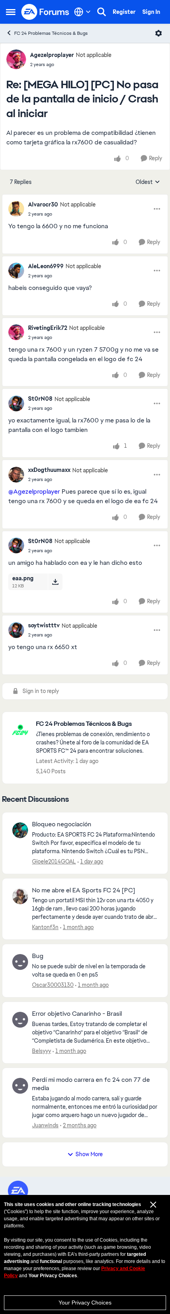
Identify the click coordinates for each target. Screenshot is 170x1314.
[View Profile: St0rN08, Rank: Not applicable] (16, 403)
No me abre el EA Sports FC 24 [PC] (83, 890)
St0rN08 (40, 398)
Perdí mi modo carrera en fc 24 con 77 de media (91, 1084)
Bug (37, 956)
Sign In (151, 11)
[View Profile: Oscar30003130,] (20, 962)
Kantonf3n (45, 927)
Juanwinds (45, 1125)
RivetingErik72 (47, 327)
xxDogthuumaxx (49, 469)
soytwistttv (44, 625)
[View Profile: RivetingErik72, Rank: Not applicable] (16, 332)
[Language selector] (82, 12)
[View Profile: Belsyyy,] (20, 1020)
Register (124, 11)
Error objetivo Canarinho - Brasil (77, 1014)
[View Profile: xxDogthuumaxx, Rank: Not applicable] (16, 475)
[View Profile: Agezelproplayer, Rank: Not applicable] (16, 59)
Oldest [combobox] (148, 182)
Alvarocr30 (43, 204)
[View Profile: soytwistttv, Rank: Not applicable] (16, 630)
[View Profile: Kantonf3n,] (20, 896)
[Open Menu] (158, 33)
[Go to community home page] (45, 12)
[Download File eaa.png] (55, 582)
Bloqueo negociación (61, 824)
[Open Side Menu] (10, 12)
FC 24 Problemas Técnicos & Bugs (51, 33)
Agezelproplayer (52, 55)
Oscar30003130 (53, 984)
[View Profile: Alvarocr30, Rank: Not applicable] (16, 209)
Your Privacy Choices (85, 1302)
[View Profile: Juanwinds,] (20, 1086)
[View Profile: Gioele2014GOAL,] (20, 830)
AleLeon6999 (46, 266)
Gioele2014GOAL (54, 861)
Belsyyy (41, 1051)
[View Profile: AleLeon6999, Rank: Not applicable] (16, 270)
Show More (89, 1154)
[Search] (101, 12)
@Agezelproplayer (34, 491)
